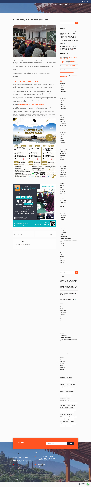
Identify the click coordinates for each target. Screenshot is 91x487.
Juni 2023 (62, 136)
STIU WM (62, 256)
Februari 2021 (63, 189)
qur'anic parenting (70, 414)
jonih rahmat (62, 391)
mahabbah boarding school (64, 400)
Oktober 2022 (63, 151)
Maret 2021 (62, 187)
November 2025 (63, 95)
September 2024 (63, 112)
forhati (68, 384)
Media (75, 4)
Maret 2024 (62, 121)
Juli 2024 (62, 115)
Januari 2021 (63, 191)
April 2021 (62, 185)
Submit (70, 443)
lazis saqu (69, 396)
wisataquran (62, 426)
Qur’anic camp (62, 416)
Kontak (66, 478)
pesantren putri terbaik (72, 409)
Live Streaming (63, 232)
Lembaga (61, 4)
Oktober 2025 (63, 96)
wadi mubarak (62, 423)
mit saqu (61, 407)
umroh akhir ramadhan (64, 421)
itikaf (73, 389)
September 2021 (63, 176)
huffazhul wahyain (66, 386)
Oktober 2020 (63, 196)
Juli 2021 (62, 179)
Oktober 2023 (63, 130)
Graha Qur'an (62, 225)
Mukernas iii (71, 407)
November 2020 (63, 195)
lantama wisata (63, 396)
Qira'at (61, 250)
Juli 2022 (62, 157)
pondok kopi (62, 412)
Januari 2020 (63, 200)
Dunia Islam (62, 217)
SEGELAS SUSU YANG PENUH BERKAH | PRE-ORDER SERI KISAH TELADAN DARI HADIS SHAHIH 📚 (69, 33)
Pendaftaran (68, 4)
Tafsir (61, 258)
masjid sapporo (62, 405)
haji (60, 386)
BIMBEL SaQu (63, 215)
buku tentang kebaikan (64, 379)
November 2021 (63, 172)
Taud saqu (67, 419)
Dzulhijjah (62, 219)
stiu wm (75, 416)
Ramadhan (62, 254)
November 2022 (63, 149)
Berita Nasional (63, 213)
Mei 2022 (62, 161)
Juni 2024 (62, 117)
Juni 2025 (62, 102)
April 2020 (62, 198)
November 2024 (63, 110)
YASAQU (62, 267)
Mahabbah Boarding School (65, 238)
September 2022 (63, 153)
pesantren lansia (63, 409)
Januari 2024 (63, 125)
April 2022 (62, 162)
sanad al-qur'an (69, 416)
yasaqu (70, 426)
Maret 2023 (62, 142)
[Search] (76, 272)
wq (66, 426)
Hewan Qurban (63, 230)
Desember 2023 (63, 127)
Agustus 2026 (63, 83)
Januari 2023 (63, 145)
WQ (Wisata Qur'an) (64, 367)
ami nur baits (69, 377)
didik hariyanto (62, 384)
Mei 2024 (62, 119)
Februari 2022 (63, 166)
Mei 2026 (62, 89)
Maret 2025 (62, 106)
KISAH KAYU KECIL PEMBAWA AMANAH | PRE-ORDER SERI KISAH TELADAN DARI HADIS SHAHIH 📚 (69, 42)
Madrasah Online (63, 236)
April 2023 (62, 140)
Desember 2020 (63, 193)
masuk (21, 244)
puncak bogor (62, 414)
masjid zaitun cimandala (71, 405)
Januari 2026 (63, 93)
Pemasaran (62, 245)
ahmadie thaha (62, 377)
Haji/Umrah (62, 228)
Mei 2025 (62, 104)
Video (61, 264)
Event (57, 478)
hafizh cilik (73, 384)
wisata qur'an (73, 423)
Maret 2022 (62, 164)
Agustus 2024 (63, 113)
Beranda (55, 4)
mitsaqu (66, 407)
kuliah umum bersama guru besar (65, 393)
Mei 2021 (62, 183)
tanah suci (62, 419)
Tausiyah (62, 262)
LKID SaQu (62, 234)
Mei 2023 (62, 138)
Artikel (80, 4)
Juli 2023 (62, 134)
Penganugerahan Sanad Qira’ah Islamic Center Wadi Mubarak (31, 104)
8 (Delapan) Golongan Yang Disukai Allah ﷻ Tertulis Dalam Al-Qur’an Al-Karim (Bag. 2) (68, 71)
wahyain (68, 423)
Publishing (62, 249)
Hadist (61, 226)
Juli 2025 (62, 100)
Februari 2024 (63, 123)
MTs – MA (62, 243)
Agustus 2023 (63, 132)
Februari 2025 (63, 108)
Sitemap (76, 478)
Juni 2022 (62, 159)
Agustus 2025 (63, 98)
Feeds (71, 478)
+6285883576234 (41, 462)
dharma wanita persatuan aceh (65, 382)
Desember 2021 (63, 170)
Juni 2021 (62, 181)
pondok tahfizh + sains (70, 412)
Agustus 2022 (63, 155)
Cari (61, 19)
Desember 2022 (63, 147)
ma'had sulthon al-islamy (64, 398)
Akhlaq (61, 209)
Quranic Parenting (64, 252)
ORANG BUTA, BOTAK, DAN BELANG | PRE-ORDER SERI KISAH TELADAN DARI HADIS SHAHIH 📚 (68, 37)
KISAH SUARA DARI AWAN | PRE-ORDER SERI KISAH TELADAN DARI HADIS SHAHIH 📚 (69, 298)
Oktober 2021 (63, 174)
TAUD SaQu (62, 260)
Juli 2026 (62, 85)
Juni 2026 (62, 87)
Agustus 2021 (63, 178)
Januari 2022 (63, 168)
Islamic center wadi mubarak (65, 389)
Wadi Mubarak (63, 61)
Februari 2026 (63, 91)
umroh (72, 419)
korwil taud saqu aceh (70, 391)
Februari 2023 (63, 144)
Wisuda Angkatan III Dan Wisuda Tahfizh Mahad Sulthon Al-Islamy (29, 81)
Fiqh (61, 221)
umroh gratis (72, 421)
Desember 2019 (63, 202)
